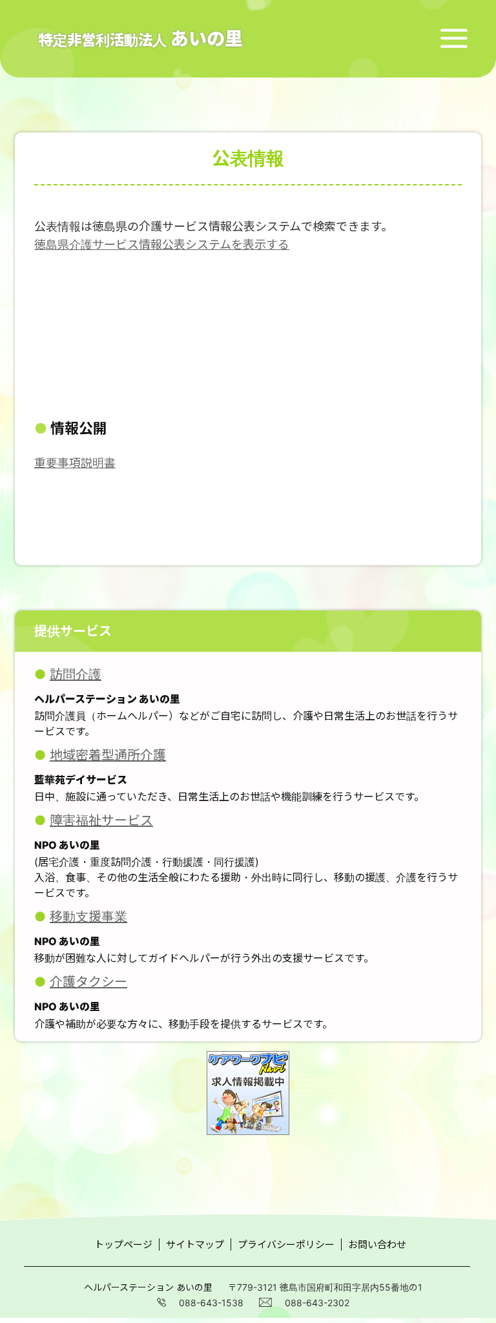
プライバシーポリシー (286, 1244)
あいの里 (141, 39)
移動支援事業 (88, 916)
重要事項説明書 (75, 463)
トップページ (123, 1244)
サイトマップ (195, 1244)
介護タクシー (88, 982)
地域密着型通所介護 (108, 755)
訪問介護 (75, 674)
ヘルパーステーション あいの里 (148, 1287)
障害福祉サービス (101, 820)
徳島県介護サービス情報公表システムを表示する (161, 244)
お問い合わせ (377, 1244)
